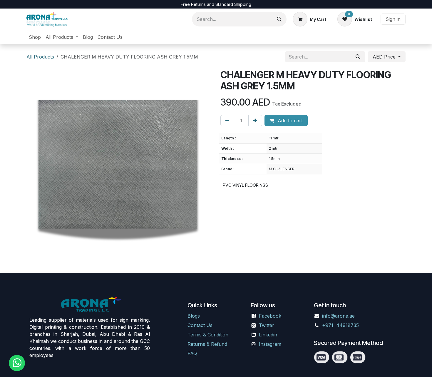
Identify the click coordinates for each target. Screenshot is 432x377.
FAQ (192, 353)
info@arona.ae (338, 316)
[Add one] (255, 120)
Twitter (266, 325)
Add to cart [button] (289, 121)
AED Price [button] (385, 57)
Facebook (270, 316)
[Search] (279, 19)
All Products (40, 57)
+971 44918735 (341, 325)
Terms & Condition (207, 335)
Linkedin (268, 335)
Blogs (193, 316)
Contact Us (199, 325)
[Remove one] (227, 120)
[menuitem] (34, 37)
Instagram (270, 344)
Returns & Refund (207, 344)
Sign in (393, 19)
